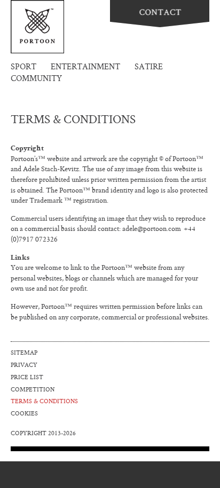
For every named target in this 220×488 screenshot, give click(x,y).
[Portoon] (37, 26)
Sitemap (24, 353)
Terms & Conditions (44, 401)
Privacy (24, 365)
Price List (27, 377)
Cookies (24, 414)
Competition (32, 390)
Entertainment (85, 67)
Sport (23, 67)
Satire (149, 67)
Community (36, 79)
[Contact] (159, 13)
